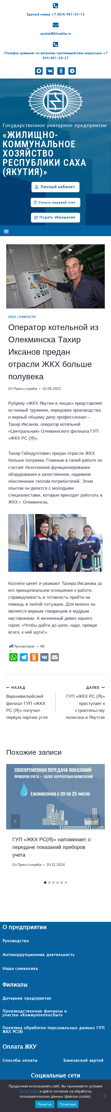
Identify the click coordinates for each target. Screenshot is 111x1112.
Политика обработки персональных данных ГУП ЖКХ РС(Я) (54, 1030)
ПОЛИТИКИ (28, 1091)
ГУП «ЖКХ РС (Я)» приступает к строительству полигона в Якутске (85, 703)
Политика (68, 1104)
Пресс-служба (25, 389)
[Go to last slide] (15, 821)
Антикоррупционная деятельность (39, 955)
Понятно (45, 1104)
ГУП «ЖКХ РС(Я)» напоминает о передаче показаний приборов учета (51, 847)
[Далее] (95, 821)
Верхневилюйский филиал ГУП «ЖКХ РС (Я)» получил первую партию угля (26, 703)
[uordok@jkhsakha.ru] (56, 25)
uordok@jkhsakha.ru (55, 34)
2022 (12, 317)
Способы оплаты (20, 1060)
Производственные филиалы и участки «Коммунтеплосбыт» (35, 1013)
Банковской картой (84, 1060)
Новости (27, 317)
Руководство (16, 941)
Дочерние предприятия (27, 998)
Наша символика (20, 969)
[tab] (45, 882)
